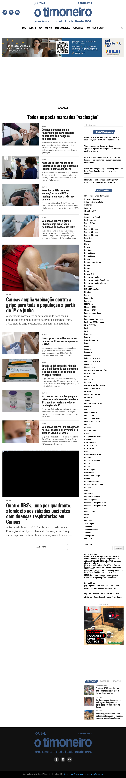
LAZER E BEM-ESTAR (93, 403)
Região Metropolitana (93, 485)
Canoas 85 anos (91, 229)
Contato (48, 27)
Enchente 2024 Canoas (94, 322)
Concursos (89, 259)
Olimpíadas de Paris (92, 437)
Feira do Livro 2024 (92, 361)
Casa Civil (88, 238)
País (86, 452)
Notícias (87, 428)
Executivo (88, 352)
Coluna (87, 247)
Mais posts (41, 547)
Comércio (88, 250)
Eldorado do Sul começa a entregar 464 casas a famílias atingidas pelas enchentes (103, 577)
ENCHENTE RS (90, 325)
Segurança (88, 494)
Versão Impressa (35, 27)
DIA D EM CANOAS (92, 289)
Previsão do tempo (92, 476)
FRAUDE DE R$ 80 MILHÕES (96, 370)
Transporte (89, 536)
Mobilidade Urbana (92, 418)
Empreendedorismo (92, 313)
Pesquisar (88, 545)
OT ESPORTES (90, 446)
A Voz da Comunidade (93, 202)
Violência (88, 539)
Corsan (87, 265)
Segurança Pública (92, 497)
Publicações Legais (62, 27)
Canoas (87, 226)
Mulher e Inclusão (92, 421)
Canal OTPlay (78, 27)
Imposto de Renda (92, 388)
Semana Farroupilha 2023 (95, 503)
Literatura (88, 406)
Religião (87, 488)
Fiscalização (89, 367)
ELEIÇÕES (88, 304)
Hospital (87, 382)
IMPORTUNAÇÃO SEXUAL (95, 385)
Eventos (87, 349)
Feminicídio (89, 364)
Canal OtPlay (89, 223)
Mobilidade (89, 415)
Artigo (86, 214)
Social (86, 515)
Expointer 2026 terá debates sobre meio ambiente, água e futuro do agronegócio (101, 557)
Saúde (87, 491)
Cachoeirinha (90, 220)
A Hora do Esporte (92, 199)
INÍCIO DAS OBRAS (92, 394)
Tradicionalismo (91, 530)
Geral (86, 376)
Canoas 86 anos (91, 232)
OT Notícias (89, 448)
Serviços (88, 509)
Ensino (87, 328)
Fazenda (87, 355)
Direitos (87, 292)
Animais (87, 208)
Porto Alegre (89, 470)
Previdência (89, 473)
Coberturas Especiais (95, 27)
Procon (87, 479)
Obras (86, 433)
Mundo (87, 424)
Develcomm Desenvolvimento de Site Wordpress (83, 774)
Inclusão (87, 391)
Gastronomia (89, 373)
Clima (86, 244)
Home (24, 27)
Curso (86, 271)
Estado (87, 343)
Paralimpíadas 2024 (92, 454)
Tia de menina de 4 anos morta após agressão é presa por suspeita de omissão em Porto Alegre (102, 148)
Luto (86, 409)
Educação (88, 301)
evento (87, 346)
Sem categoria (90, 500)
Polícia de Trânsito (92, 461)
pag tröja (88, 586)
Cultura (87, 268)
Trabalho (88, 527)
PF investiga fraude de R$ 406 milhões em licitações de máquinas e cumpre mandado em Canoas (102, 159)
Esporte (87, 337)
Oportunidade (90, 443)
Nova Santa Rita (90, 430)
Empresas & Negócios (93, 319)
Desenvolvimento (91, 277)
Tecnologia (89, 524)
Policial (87, 463)
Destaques (88, 286)
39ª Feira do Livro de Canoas (96, 196)
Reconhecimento (91, 482)
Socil (86, 518)
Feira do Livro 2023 (92, 358)
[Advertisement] (63, 86)
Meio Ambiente (90, 412)
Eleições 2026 (90, 310)
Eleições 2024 (90, 307)
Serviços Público (91, 512)
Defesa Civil (89, 274)
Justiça (87, 400)
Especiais (88, 334)
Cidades (87, 241)
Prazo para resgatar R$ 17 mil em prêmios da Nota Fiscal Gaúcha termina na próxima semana (103, 171)
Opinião (87, 439)
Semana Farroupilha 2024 (95, 506)
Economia (88, 298)
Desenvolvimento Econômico (96, 280)
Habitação (88, 379)
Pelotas (87, 458)
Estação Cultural (91, 340)
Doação (87, 295)
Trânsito (87, 533)
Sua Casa (88, 521)
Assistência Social (92, 217)
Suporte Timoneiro (92, 594)
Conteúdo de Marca (92, 262)
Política (87, 467)
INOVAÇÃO (88, 397)
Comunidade (89, 253)
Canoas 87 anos (91, 235)
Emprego (88, 316)
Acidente (88, 205)
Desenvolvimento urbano (95, 283)
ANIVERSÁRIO (90, 211)
